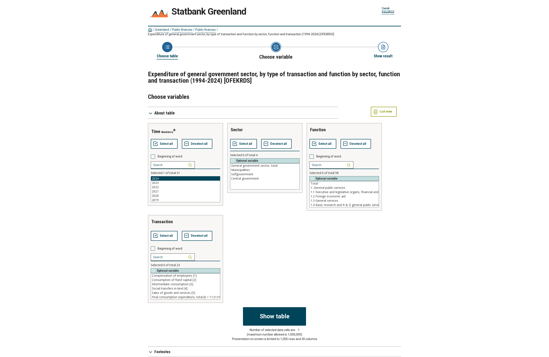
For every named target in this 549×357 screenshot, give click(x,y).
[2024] (185, 178)
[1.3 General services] (344, 200)
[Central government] (264, 178)
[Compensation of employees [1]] (185, 275)
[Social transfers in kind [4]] (185, 288)
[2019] (185, 200)
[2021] (185, 191)
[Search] (190, 165)
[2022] (185, 187)
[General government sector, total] (264, 165)
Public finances (182, 29)
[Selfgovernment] (264, 174)
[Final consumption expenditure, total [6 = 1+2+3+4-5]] (185, 297)
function (318, 129)
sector (237, 129)
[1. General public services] (344, 188)
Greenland (162, 29)
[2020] (185, 196)
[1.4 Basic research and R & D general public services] (344, 205)
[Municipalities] (264, 170)
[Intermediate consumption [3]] (185, 284)
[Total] (344, 183)
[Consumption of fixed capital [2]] (185, 280)
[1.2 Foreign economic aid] (344, 196)
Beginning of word (170, 156)
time (155, 131)
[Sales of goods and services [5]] (185, 293)
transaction (162, 221)
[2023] (185, 183)
